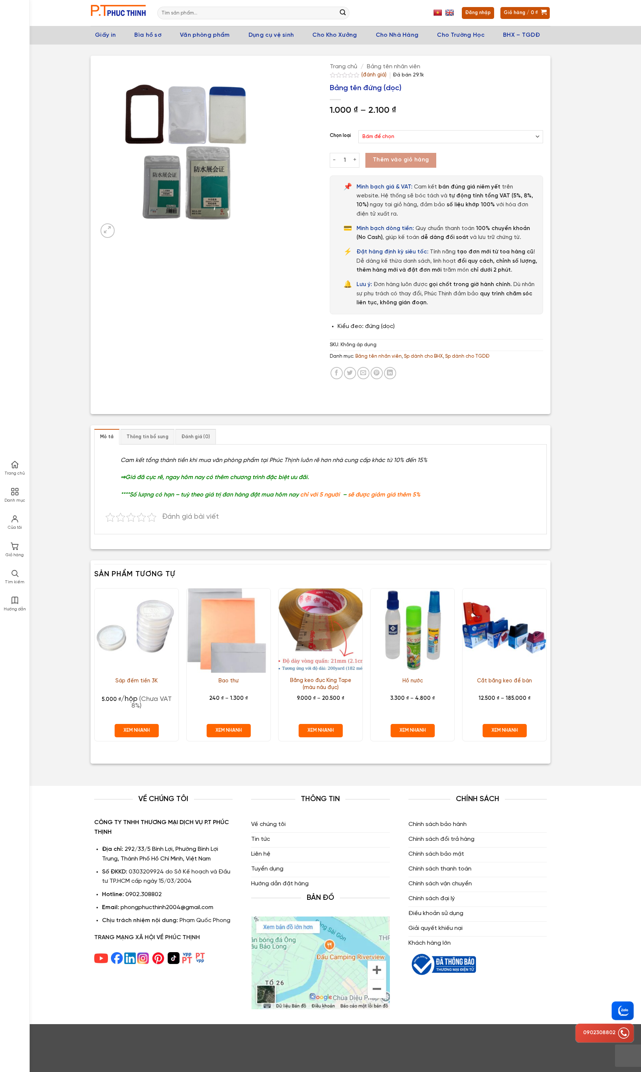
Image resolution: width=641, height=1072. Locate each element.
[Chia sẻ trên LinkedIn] (390, 373)
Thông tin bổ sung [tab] (147, 437)
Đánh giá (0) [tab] (195, 437)
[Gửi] (342, 13)
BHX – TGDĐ (521, 35)
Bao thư (228, 681)
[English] (450, 13)
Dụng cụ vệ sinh (271, 35)
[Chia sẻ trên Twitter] (350, 373)
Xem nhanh (137, 730)
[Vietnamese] (438, 13)
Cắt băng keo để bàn (504, 681)
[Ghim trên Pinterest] (377, 373)
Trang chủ (343, 66)
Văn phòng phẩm (205, 35)
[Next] (546, 667)
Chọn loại (340, 135)
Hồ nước (412, 681)
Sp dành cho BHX (423, 356)
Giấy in (105, 35)
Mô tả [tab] (107, 437)
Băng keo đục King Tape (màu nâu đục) (320, 684)
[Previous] (94, 667)
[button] (108, 230)
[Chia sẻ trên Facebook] (337, 373)
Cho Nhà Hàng (397, 35)
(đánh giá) (374, 75)
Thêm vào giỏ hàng (401, 160)
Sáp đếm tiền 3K (136, 681)
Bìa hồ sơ (147, 35)
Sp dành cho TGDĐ (467, 356)
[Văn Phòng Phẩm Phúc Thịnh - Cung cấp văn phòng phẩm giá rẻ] (118, 13)
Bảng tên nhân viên (393, 66)
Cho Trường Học (460, 35)
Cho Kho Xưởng (334, 35)
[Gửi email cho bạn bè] (363, 373)
